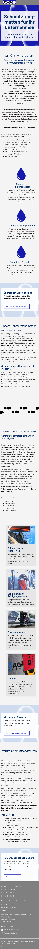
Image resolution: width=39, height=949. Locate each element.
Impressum (5, 947)
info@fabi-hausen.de (11, 930)
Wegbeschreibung (10, 933)
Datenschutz (15, 947)
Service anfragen (12, 877)
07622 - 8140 (8, 926)
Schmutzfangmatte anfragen (16, 306)
